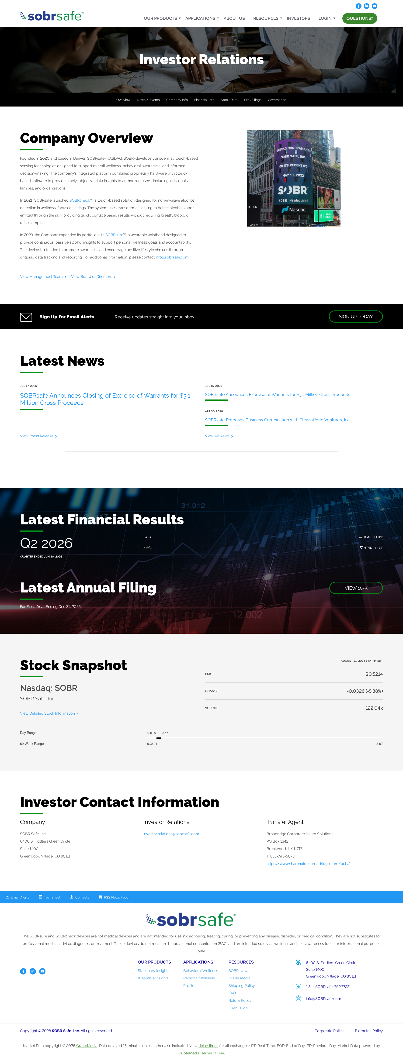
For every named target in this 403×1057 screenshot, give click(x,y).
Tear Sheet (52, 897)
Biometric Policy (369, 1031)
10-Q (147, 537)
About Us (234, 18)
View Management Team (41, 276)
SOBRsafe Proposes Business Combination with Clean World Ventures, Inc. (277, 419)
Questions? (360, 18)
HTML (366, 537)
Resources (265, 18)
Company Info (177, 100)
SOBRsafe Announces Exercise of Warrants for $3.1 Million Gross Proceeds (277, 394)
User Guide (238, 1008)
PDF (380, 537)
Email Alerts (20, 897)
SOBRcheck (79, 200)
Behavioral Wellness (200, 970)
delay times (208, 1045)
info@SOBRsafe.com (323, 998)
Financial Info (204, 100)
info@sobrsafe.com (172, 257)
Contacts (82, 897)
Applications (200, 18)
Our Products (160, 18)
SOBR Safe (61, 1031)
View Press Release (36, 436)
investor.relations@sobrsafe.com (171, 834)
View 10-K (356, 588)
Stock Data (229, 100)
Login (325, 18)
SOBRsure (114, 235)
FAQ (232, 993)
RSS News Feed (116, 897)
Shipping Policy (242, 985)
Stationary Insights (153, 970)
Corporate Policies (330, 1031)
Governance (277, 100)
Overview (123, 100)
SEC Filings (252, 100)
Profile (188, 985)
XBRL (147, 547)
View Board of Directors (91, 276)
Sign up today (356, 316)
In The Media (239, 978)
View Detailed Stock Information (47, 713)
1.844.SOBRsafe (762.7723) (328, 987)
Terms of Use (212, 1053)
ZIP (380, 547)
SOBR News (239, 970)
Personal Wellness (199, 978)
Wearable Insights (153, 978)
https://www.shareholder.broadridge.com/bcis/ (308, 863)
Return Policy (240, 1000)
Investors (298, 18)
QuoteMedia (86, 1045)
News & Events (148, 100)
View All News (217, 436)
